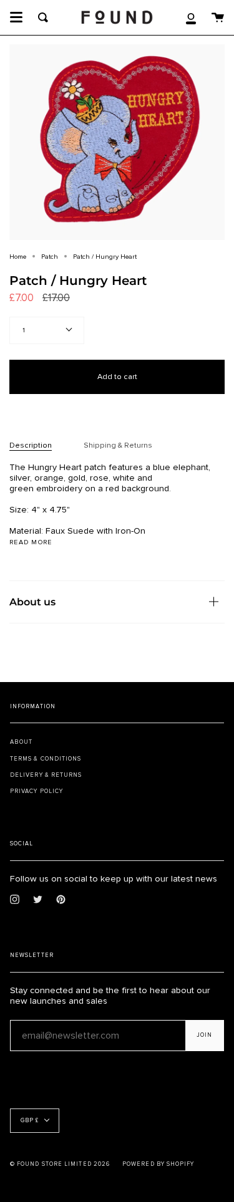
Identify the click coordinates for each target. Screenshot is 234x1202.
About (21, 742)
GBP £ (30, 1120)
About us (32, 601)
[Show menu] (16, 17)
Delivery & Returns (46, 775)
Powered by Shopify (158, 1164)
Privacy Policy (36, 791)
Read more (30, 542)
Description (30, 445)
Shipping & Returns (118, 445)
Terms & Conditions (45, 758)
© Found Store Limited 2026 (60, 1164)
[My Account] (191, 17)
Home (17, 256)
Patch (49, 256)
